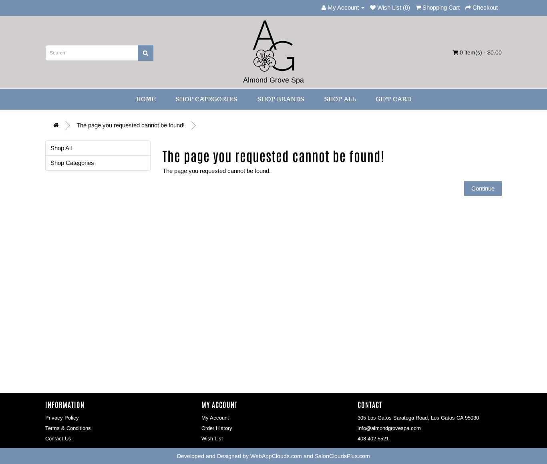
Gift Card (393, 99)
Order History (216, 428)
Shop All (340, 99)
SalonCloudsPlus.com (342, 456)
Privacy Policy (62, 418)
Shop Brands (280, 99)
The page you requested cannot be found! (130, 125)
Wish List (212, 439)
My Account (215, 418)
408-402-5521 (373, 439)
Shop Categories (206, 99)
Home (146, 99)
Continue (483, 188)
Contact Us (58, 439)
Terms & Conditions (68, 428)
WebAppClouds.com (276, 456)
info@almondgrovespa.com (389, 428)
